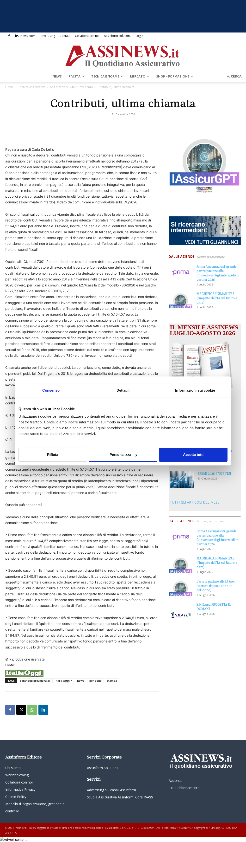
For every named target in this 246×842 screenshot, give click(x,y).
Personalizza (120, 455)
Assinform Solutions (117, 36)
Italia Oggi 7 (64, 680)
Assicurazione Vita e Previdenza (71, 87)
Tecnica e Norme (105, 76)
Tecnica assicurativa (31, 87)
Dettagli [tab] (123, 390)
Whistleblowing (17, 775)
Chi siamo (13, 767)
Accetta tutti (193, 455)
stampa (112, 680)
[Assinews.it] (123, 55)
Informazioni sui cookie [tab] (195, 390)
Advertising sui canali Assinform (111, 790)
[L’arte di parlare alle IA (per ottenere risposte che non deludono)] (181, 587)
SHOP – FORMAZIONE (172, 76)
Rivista (74, 76)
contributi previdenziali (35, 680)
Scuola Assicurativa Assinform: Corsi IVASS (120, 797)
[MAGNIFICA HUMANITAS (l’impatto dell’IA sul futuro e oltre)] (181, 299)
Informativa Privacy (20, 789)
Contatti (65, 36)
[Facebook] (8, 35)
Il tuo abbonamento (184, 787)
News (57, 76)
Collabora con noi (87, 36)
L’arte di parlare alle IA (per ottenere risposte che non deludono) (216, 585)
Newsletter (27, 36)
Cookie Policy (15, 796)
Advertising (47, 36)
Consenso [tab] (51, 390)
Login (139, 36)
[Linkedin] (16, 35)
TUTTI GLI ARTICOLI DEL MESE (194, 502)
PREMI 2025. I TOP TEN (214, 473)
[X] (21, 710)
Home (9, 87)
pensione (95, 680)
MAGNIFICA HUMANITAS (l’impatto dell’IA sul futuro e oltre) (217, 297)
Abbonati (176, 780)
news (80, 680)
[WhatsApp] (32, 710)
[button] (232, 76)
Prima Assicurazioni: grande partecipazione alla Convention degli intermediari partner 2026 (218, 272)
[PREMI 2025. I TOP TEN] (182, 479)
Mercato (137, 76)
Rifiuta (52, 455)
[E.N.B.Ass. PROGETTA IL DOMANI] (181, 610)
